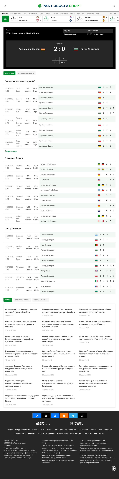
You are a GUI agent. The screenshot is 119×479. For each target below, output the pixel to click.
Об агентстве (75, 433)
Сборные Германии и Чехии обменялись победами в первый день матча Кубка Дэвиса (96, 353)
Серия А (55, 13)
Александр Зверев (29, 49)
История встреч (11, 151)
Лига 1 (72, 13)
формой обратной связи (89, 463)
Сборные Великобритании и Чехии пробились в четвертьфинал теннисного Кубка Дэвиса (58, 353)
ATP (8, 33)
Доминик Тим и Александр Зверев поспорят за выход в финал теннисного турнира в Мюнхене (58, 324)
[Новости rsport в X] (82, 415)
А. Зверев (52, 164)
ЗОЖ (43, 430)
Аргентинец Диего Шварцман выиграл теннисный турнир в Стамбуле (21, 310)
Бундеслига (64, 13)
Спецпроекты (20, 433)
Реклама (31, 433)
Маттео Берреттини (48, 281)
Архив (101, 433)
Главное (5, 13)
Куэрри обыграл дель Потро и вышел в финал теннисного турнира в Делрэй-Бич (58, 368)
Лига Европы (33, 13)
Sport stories (83, 430)
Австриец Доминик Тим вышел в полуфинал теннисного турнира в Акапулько (18, 368)
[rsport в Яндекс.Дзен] (45, 415)
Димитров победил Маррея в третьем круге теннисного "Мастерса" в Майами (95, 337)
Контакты (87, 433)
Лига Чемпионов (15, 13)
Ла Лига (47, 13)
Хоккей (49, 430)
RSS (95, 433)
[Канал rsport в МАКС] (36, 415)
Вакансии (7, 445)
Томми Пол (45, 180)
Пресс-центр (62, 433)
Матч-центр (5, 18)
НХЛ (83, 13)
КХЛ (78, 13)
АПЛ (41, 13)
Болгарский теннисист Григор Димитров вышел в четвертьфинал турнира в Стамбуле (19, 339)
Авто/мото (59, 430)
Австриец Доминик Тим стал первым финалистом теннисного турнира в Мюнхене (20, 324)
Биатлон (35, 430)
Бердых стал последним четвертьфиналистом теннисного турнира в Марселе (19, 383)
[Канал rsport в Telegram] (73, 415)
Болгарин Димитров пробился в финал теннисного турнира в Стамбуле (95, 310)
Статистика (9, 73)
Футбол (10, 430)
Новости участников (26, 73)
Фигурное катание (22, 430)
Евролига (90, 13)
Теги (100, 430)
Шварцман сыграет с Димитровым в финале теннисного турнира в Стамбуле (58, 310)
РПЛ (25, 13)
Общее (8, 300)
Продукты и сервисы (46, 433)
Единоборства (70, 430)
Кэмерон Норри (47, 211)
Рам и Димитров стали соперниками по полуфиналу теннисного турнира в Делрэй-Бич (95, 368)
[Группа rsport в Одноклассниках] (64, 415)
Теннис (8, 30)
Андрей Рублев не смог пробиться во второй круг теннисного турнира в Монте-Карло (57, 339)
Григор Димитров (89, 49)
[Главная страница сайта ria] (52, 6)
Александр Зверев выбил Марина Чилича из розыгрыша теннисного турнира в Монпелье (93, 383)
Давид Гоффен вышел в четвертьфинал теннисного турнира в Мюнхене (95, 322)
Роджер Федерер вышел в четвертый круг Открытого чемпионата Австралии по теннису (58, 398)
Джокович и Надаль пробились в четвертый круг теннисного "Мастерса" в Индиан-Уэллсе (21, 353)
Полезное (108, 430)
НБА (97, 13)
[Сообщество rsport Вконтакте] (55, 415)
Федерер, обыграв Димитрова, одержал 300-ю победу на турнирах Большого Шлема (22, 398)
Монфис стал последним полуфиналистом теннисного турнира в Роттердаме (58, 383)
